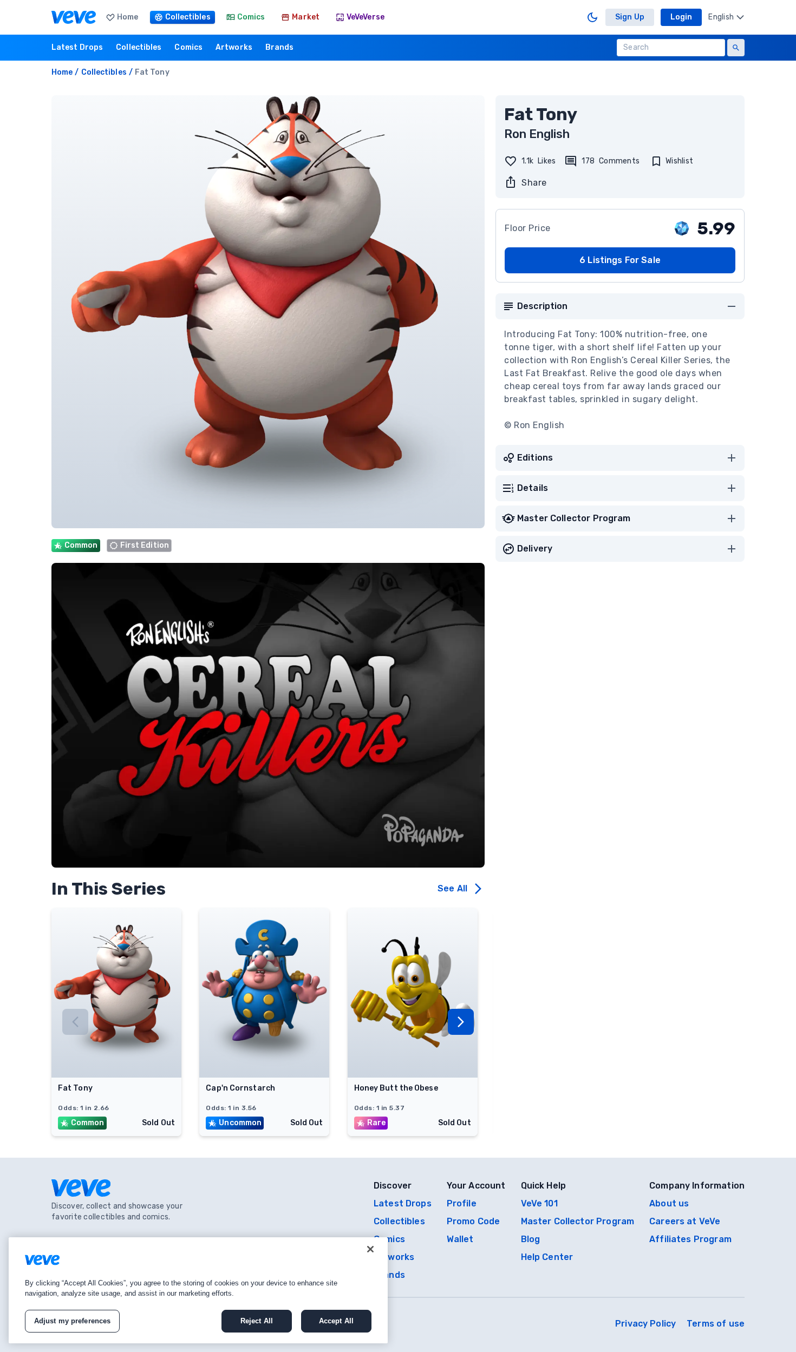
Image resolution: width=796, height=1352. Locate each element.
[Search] (736, 47)
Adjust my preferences (72, 1321)
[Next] (461, 1022)
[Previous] (75, 1022)
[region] (198, 1290)
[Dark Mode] (592, 17)
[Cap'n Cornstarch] (264, 1074)
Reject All (256, 1321)
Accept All (336, 1321)
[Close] (370, 1249)
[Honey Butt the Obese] (413, 1074)
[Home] (73, 17)
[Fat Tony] (116, 1074)
